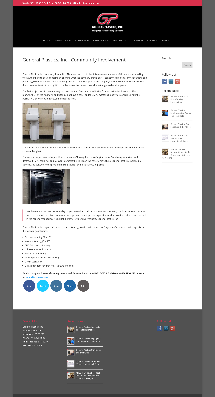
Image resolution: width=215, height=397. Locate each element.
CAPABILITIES (61, 40)
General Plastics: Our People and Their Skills (180, 125)
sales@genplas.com (37, 277)
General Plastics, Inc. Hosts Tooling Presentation (179, 99)
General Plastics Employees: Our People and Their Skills (180, 113)
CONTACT (166, 40)
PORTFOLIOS (120, 40)
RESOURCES (99, 40)
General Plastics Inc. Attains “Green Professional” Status (179, 138)
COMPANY (80, 40)
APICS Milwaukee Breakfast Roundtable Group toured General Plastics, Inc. (176, 153)
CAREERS (152, 40)
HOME (46, 40)
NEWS (137, 40)
